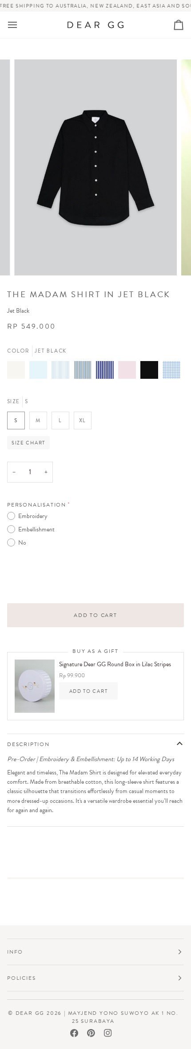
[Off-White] (18, 375)
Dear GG (30, 1013)
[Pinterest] (91, 1033)
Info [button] (15, 952)
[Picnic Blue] (171, 375)
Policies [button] (21, 978)
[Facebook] (74, 1033)
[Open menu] (20, 25)
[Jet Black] (151, 375)
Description (28, 744)
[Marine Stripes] (85, 375)
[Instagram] (108, 1033)
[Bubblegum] (129, 375)
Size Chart (28, 442)
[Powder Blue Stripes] (63, 375)
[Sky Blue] (40, 375)
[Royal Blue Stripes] (107, 375)
